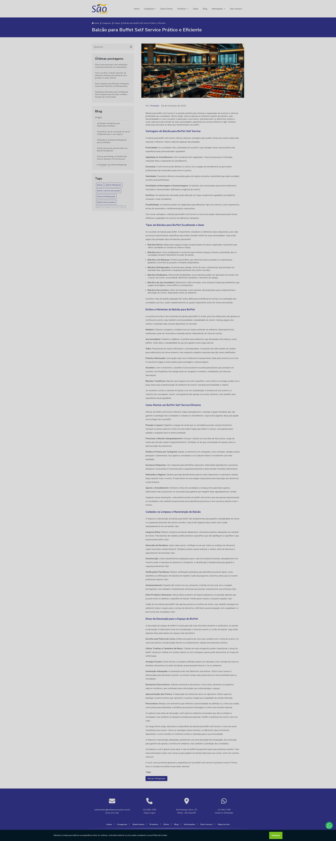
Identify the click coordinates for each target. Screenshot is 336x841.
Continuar (276, 835)
